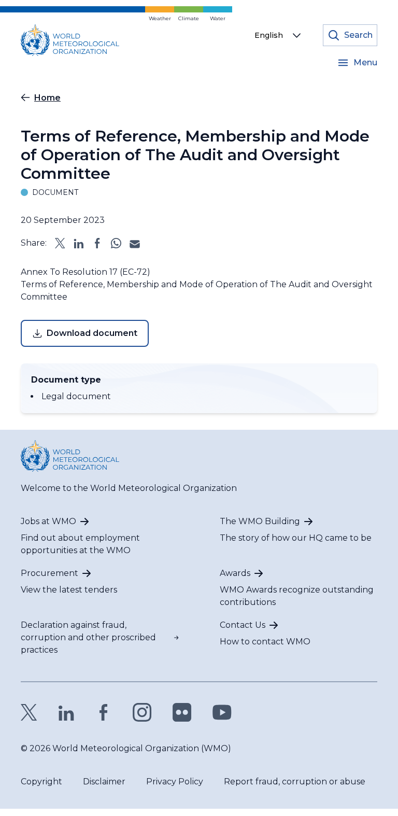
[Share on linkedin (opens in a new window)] (79, 243)
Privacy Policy (174, 781)
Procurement (49, 573)
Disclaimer (104, 781)
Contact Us (242, 625)
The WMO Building (260, 521)
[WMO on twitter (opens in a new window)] (29, 712)
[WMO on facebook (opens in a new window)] (103, 712)
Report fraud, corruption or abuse (294, 781)
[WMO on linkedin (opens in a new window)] (66, 712)
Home (47, 98)
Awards (235, 573)
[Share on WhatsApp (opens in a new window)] (116, 243)
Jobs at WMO (48, 521)
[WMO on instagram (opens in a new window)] (142, 712)
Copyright (41, 781)
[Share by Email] (135, 243)
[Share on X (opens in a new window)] (60, 243)
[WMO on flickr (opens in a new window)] (182, 712)
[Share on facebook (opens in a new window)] (97, 243)
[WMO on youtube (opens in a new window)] (222, 712)
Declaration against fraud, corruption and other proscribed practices (88, 637)
